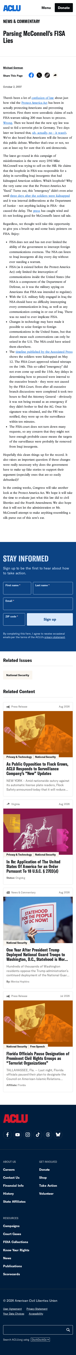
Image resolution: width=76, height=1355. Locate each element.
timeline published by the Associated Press (44, 352)
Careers (9, 1169)
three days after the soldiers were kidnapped (40, 196)
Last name (41, 585)
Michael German (13, 67)
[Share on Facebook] (31, 76)
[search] (68, 1330)
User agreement (12, 1308)
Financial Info (13, 1185)
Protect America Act (34, 103)
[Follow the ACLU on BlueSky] (58, 1134)
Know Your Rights (16, 1250)
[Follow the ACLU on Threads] (48, 1134)
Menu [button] (46, 7)
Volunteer (46, 1193)
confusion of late (43, 98)
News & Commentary (20, 22)
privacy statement (54, 637)
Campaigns (11, 1226)
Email (8, 600)
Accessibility (36, 1313)
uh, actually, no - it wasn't (49, 133)
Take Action (48, 1185)
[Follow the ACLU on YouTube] (17, 1134)
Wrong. (8, 123)
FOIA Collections (15, 1242)
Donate (64, 7)
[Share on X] (39, 76)
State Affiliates (14, 1201)
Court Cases (12, 1234)
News (7, 1258)
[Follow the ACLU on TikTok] (38, 1134)
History (8, 1193)
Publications (12, 1266)
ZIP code (10, 616)
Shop (43, 1177)
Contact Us (11, 1177)
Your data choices (13, 1313)
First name (12, 585)
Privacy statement (37, 1308)
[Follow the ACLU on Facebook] (7, 1134)
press (36, 211)
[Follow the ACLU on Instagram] (27, 1134)
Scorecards (11, 1274)
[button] (47, 76)
